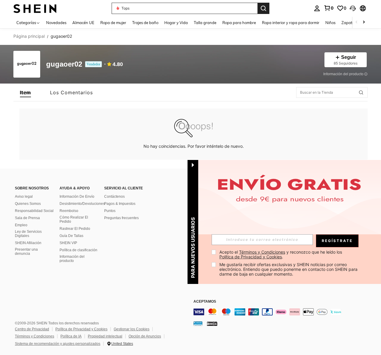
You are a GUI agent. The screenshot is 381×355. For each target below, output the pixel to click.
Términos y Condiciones (34, 336)
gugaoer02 (64, 64)
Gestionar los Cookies (131, 329)
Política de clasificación (78, 250)
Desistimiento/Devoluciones (82, 204)
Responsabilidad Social (34, 211)
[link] (329, 8)
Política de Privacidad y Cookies (81, 329)
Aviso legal (24, 196)
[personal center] (317, 8)
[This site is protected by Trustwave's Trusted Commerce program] (197, 323)
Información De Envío (77, 196)
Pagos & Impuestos (119, 204)
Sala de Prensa (27, 218)
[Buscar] (263, 8)
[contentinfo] (282, 311)
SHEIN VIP (68, 243)
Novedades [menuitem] (56, 22)
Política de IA (71, 336)
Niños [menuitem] (330, 22)
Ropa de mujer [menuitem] (113, 22)
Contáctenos (114, 196)
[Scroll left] (357, 22)
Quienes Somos (28, 204)
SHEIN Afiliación (28, 243)
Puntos (109, 211)
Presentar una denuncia (26, 251)
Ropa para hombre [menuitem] (239, 22)
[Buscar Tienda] (361, 92)
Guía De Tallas (71, 236)
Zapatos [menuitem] (348, 22)
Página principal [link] (29, 36)
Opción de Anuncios (145, 336)
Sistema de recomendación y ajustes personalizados (57, 344)
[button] (352, 8)
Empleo (21, 225)
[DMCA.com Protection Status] (212, 323)
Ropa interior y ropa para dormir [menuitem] (290, 22)
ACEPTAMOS (204, 302)
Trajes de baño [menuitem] (145, 22)
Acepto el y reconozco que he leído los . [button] (281, 254)
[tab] (25, 92)
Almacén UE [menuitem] (83, 22)
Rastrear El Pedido (75, 229)
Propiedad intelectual (105, 336)
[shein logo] (35, 8)
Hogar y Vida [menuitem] (176, 22)
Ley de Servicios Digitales (28, 234)
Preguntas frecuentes (121, 218)
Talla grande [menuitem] (205, 22)
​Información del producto (72, 259)
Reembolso (69, 211)
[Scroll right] (364, 22)
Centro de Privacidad (32, 329)
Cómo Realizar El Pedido (74, 219)
